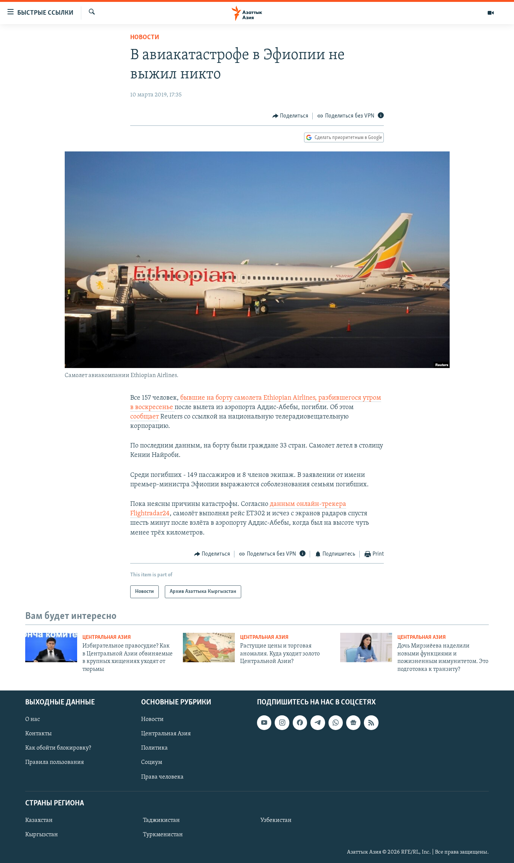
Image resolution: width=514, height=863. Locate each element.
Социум (151, 762)
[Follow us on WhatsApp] (335, 722)
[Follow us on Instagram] (282, 722)
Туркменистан (163, 835)
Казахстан (39, 820)
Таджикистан (161, 820)
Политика (154, 748)
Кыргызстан (41, 835)
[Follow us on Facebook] (300, 722)
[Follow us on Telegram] (317, 722)
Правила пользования (54, 762)
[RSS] (371, 722)
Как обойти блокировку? (58, 748)
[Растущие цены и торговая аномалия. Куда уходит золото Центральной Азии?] (209, 647)
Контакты (38, 734)
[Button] (290, 116)
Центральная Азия (106, 637)
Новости (144, 37)
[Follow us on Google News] (353, 722)
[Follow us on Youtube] (264, 722)
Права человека (162, 777)
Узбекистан (276, 820)
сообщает (144, 417)
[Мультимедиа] (490, 13)
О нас (32, 719)
